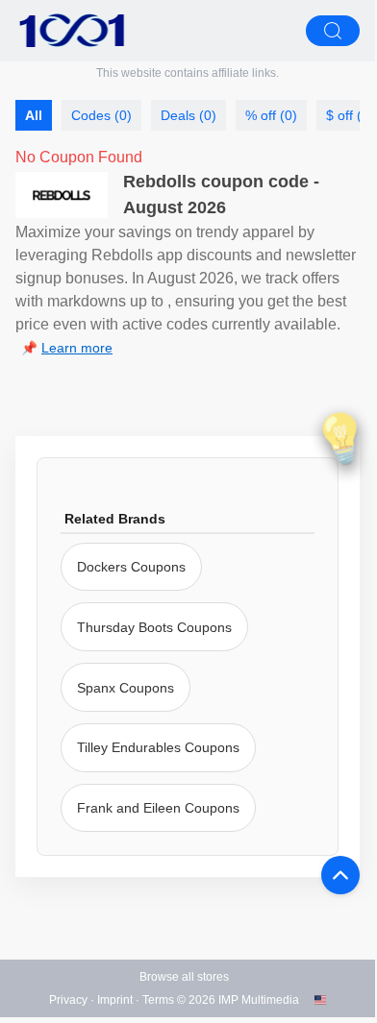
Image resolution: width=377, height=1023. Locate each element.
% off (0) (271, 115)
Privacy (68, 1000)
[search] (333, 30)
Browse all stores (184, 977)
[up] (340, 875)
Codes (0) (101, 115)
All (33, 115)
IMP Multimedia (258, 1000)
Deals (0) (188, 115)
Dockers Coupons (131, 566)
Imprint (115, 1000)
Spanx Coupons (125, 687)
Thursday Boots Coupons (154, 627)
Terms (158, 1000)
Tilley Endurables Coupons (158, 747)
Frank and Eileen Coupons (158, 808)
